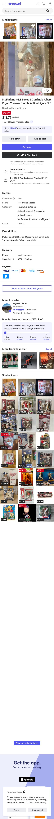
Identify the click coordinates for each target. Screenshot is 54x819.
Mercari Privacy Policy (19, 164)
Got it (16, 810)
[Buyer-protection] (31, 122)
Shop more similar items (27, 743)
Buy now (27, 146)
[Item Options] (49, 46)
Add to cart (40, 138)
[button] (38, 4)
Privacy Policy (40, 802)
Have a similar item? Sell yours (27, 288)
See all (49, 349)
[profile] (50, 4)
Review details (37, 810)
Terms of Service (37, 164)
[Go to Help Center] (13, 198)
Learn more (18, 174)
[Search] (48, 11)
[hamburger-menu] (4, 4)
